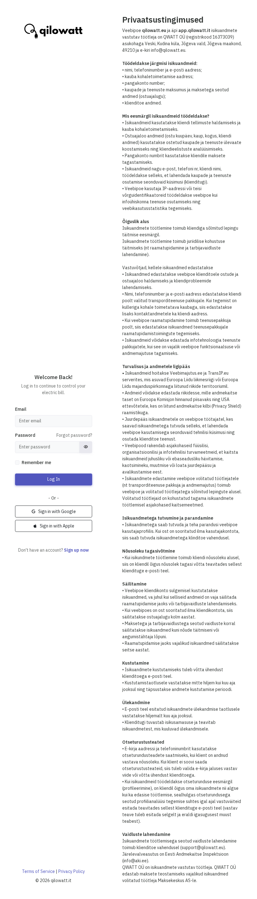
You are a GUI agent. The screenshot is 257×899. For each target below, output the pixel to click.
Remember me (36, 462)
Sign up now (76, 550)
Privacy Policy (71, 871)
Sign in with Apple (57, 526)
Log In (53, 479)
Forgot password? (74, 435)
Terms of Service (38, 871)
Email (20, 409)
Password (25, 435)
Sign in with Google (57, 511)
